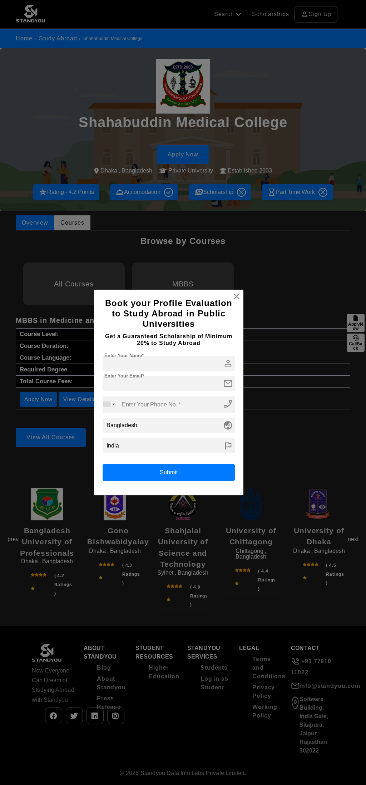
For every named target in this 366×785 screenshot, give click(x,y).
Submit (169, 472)
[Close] (236, 296)
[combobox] (109, 404)
